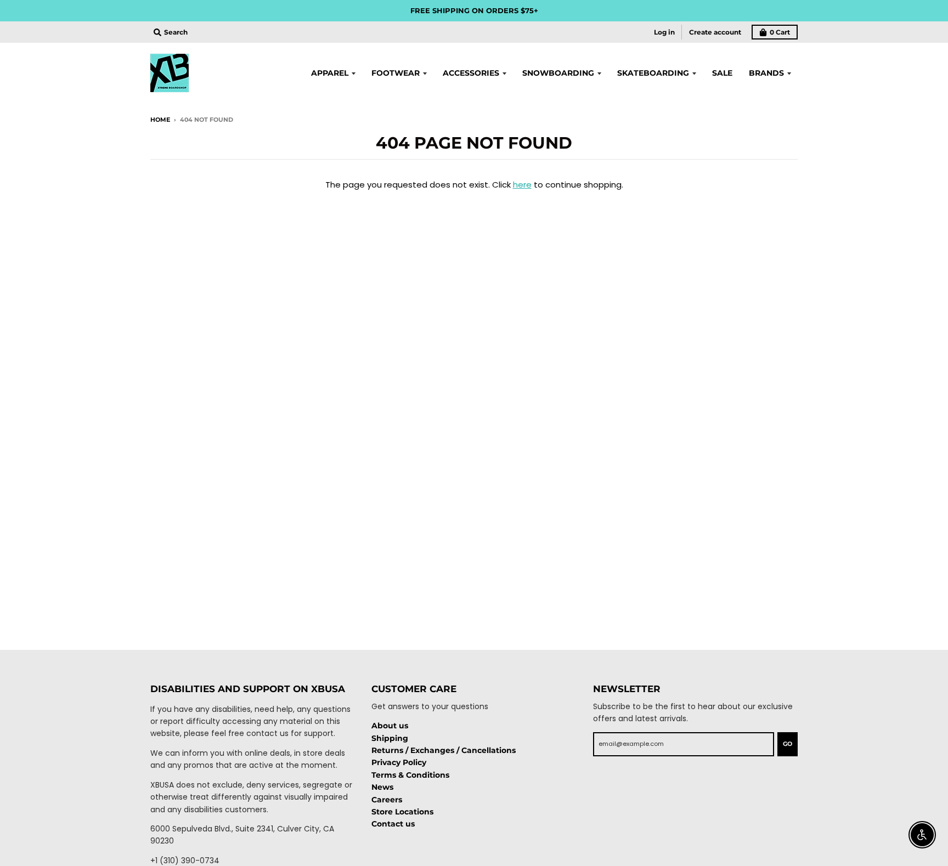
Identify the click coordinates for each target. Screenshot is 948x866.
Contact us (393, 824)
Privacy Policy (398, 762)
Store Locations (402, 812)
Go (787, 744)
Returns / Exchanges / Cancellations (443, 750)
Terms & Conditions (410, 775)
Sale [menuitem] (722, 73)
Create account (715, 32)
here (522, 184)
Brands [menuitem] (766, 73)
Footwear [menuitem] (395, 73)
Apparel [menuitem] (329, 73)
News (382, 787)
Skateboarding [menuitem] (653, 73)
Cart (780, 32)
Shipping (389, 738)
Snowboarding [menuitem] (558, 73)
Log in (664, 32)
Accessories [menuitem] (471, 73)
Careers (386, 800)
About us (389, 726)
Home (160, 119)
